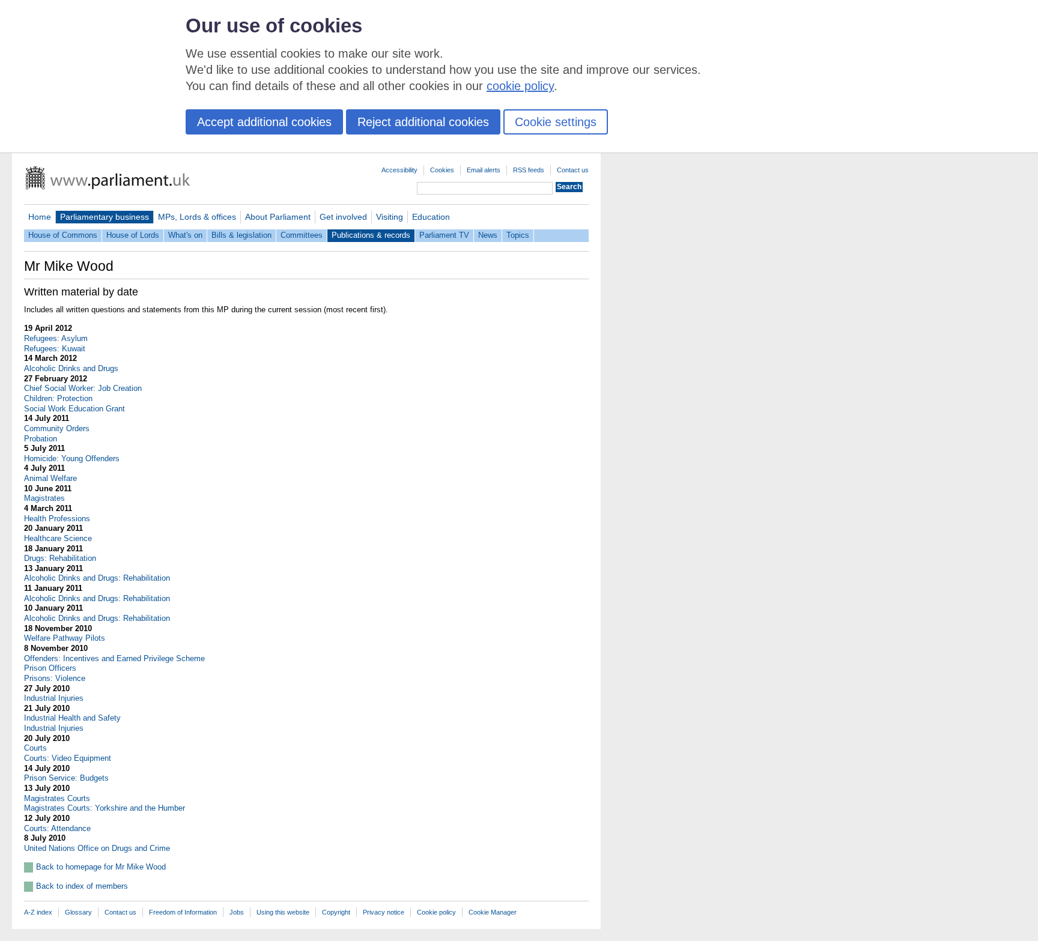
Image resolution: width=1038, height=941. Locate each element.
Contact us (573, 170)
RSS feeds (528, 170)
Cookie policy (436, 912)
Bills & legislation (241, 235)
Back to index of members (82, 886)
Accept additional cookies (264, 122)
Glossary (78, 912)
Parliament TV (444, 235)
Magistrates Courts (57, 798)
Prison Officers (50, 668)
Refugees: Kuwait (54, 348)
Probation (40, 438)
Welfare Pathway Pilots (64, 638)
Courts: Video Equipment (67, 758)
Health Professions (57, 518)
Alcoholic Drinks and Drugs (71, 368)
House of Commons (62, 235)
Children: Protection (58, 398)
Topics (517, 235)
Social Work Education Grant (74, 408)
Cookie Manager (493, 912)
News (487, 235)
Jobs (236, 912)
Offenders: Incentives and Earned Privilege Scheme (114, 658)
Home (39, 217)
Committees (302, 235)
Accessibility (399, 170)
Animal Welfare (50, 478)
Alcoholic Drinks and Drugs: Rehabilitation (97, 577)
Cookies (442, 170)
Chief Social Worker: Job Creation (83, 388)
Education (431, 217)
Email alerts (483, 170)
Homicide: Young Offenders (72, 458)
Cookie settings (555, 122)
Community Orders (57, 428)
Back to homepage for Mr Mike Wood (101, 866)
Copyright (336, 912)
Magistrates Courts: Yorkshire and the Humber (104, 807)
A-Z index (38, 912)
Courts (35, 747)
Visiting (389, 217)
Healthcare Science (58, 538)
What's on (185, 235)
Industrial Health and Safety (72, 717)
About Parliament (278, 217)
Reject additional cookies (423, 122)
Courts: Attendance (57, 828)
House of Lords (132, 235)
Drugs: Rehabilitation (60, 558)
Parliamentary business (104, 217)
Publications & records (371, 235)
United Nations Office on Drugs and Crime (97, 848)
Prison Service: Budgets (66, 777)
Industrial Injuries (53, 698)
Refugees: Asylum (56, 338)
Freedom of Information (183, 912)
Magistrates (44, 498)
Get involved (343, 217)
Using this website (282, 912)
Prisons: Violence (54, 678)
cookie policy (520, 85)
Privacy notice (383, 912)
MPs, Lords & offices (197, 217)
